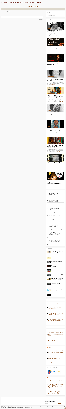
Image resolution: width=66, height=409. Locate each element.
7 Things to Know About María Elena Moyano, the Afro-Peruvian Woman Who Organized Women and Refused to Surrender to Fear (57, 284)
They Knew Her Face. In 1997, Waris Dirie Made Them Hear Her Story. (54, 130)
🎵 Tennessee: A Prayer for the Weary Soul (54, 391)
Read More (61, 35)
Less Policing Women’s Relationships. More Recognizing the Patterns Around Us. (57, 295)
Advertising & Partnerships (24, 2)
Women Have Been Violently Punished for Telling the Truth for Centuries (55, 113)
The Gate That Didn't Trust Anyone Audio (54, 309)
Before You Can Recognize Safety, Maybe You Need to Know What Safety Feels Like (57, 279)
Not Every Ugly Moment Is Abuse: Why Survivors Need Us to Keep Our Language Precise (55, 146)
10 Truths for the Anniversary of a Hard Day (54, 358)
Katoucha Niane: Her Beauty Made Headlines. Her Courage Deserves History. (54, 164)
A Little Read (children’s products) (35, 2)
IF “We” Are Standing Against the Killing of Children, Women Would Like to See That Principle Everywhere (55, 182)
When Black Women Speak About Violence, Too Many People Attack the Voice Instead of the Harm (55, 96)
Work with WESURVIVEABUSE (14, 2)
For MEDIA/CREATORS (4, 2)
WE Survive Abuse (33, 6)
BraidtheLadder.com (44, 0)
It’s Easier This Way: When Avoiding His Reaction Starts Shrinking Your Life (57, 257)
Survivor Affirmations (52, 377)
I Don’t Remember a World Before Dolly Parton (55, 380)
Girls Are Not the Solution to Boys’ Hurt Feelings (55, 340)
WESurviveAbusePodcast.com (18, 0)
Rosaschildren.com (37, 0)
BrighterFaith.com (52, 0)
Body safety (50, 44)
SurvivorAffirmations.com (28, 0)
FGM (49, 126)
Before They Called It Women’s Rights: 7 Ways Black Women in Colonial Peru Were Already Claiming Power (57, 290)
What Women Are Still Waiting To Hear (54, 315)
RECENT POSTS (49, 248)
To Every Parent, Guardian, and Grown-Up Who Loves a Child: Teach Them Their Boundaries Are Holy (55, 356)
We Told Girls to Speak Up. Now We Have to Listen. (56, 339)
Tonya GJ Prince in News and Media (7, 0)
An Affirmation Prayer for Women (53, 353)
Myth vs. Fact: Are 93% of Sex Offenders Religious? (55, 352)
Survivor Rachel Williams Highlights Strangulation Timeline (54, 31)
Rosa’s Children (50, 327)
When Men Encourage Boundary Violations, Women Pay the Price (54, 47)
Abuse (49, 60)
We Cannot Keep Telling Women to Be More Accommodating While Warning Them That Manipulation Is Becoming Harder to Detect (57, 252)
